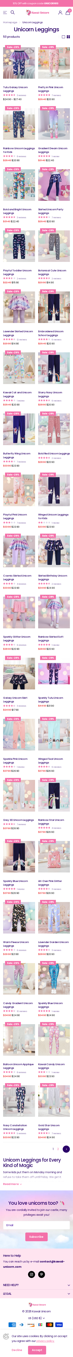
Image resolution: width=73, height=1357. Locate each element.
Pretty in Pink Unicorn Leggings (50, 89)
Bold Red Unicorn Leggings (54, 453)
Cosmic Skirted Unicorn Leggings (17, 577)
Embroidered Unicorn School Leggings (51, 333)
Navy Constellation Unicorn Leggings (15, 1127)
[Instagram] (31, 1274)
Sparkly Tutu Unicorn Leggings (50, 699)
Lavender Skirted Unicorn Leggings (18, 333)
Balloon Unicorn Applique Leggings (18, 1066)
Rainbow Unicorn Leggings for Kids (19, 150)
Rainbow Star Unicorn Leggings (51, 821)
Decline (17, 1350)
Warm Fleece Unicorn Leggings (16, 944)
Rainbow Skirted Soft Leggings (50, 638)
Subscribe (36, 1237)
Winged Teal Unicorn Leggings (50, 760)
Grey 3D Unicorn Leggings (18, 820)
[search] (13, 12)
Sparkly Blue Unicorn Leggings (15, 883)
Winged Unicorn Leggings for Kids (53, 516)
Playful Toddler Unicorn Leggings (17, 272)
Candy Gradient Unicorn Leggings (18, 1005)
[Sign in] (60, 12)
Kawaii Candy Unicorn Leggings (51, 1066)
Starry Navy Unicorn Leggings (50, 394)
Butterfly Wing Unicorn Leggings (16, 455)
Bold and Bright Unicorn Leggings (17, 211)
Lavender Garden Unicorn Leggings (53, 944)
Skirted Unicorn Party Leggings (50, 211)
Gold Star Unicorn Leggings (49, 1127)
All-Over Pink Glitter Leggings (50, 883)
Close (36, 1285)
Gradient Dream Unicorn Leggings (52, 150)
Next (66, 1149)
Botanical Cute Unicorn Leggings (52, 272)
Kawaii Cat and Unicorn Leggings (17, 394)
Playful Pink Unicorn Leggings (15, 516)
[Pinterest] (41, 1274)
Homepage (10, 22)
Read (11, 1184)
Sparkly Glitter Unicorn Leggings (16, 638)
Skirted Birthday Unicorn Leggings (52, 577)
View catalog (5, 12)
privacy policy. (45, 1341)
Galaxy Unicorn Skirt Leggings (15, 699)
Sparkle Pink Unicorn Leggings (15, 760)
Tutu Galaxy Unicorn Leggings (15, 89)
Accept (37, 1350)
